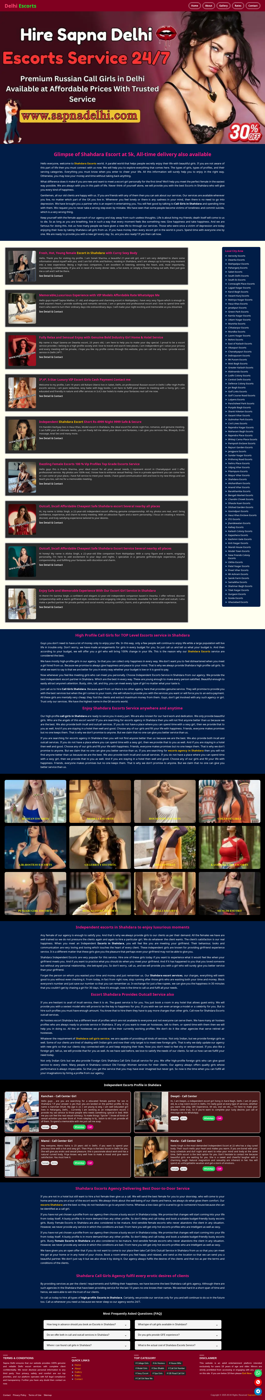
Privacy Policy (19, 1395)
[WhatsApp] (258, 1373)
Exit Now (247, 1373)
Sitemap (48, 1395)
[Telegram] (258, 1391)
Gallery (223, 5)
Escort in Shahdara (91, 253)
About (208, 5)
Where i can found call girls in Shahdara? (87, 1345)
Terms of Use (35, 1395)
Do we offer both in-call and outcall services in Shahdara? (87, 1335)
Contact (253, 5)
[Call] (258, 1382)
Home (194, 5)
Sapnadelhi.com (255, 1395)
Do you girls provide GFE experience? (178, 1335)
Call (90, 1127)
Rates (238, 5)
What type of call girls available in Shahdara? (178, 1324)
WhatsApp (79, 1127)
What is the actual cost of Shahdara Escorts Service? (178, 1345)
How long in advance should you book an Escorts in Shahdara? (87, 1324)
